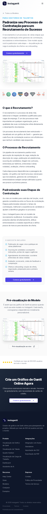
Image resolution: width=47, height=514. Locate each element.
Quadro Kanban (8, 453)
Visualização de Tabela (11, 449)
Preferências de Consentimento (13, 509)
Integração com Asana (33, 443)
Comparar (6, 488)
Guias (5, 480)
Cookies (25, 506)
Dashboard (7, 463)
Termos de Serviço (32, 484)
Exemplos (6, 491)
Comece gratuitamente (15, 53)
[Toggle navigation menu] (42, 3)
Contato (28, 476)
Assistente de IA (8, 466)
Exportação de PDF (32, 454)
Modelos (6, 484)
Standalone (29, 446)
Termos (16, 506)
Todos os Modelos (12, 13)
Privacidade (6, 506)
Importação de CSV (32, 450)
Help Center (7, 476)
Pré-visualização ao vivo (21, 346)
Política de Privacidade (33, 480)
